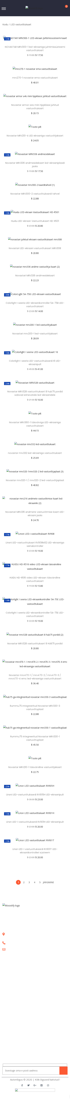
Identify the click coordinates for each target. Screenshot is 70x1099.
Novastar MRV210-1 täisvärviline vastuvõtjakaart (35, 767)
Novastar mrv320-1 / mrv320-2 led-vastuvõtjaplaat (35, 480)
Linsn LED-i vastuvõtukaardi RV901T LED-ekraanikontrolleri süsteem (35, 850)
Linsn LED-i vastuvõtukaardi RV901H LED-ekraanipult (35, 821)
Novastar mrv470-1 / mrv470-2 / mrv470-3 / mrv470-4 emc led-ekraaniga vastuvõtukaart (35, 677)
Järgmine (48, 882)
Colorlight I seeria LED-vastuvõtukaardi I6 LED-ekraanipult (35, 362)
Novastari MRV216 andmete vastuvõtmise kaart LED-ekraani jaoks (35, 513)
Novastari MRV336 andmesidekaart (35, 275)
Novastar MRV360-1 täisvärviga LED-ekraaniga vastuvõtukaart (35, 424)
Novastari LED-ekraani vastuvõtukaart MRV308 (35, 248)
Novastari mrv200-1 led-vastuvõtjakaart (35, 333)
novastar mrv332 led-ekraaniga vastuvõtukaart (35, 453)
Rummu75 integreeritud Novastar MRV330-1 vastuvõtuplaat (35, 738)
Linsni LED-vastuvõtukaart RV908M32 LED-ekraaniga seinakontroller (35, 544)
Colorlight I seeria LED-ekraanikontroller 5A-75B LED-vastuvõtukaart (35, 304)
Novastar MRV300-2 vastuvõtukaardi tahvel (35, 193)
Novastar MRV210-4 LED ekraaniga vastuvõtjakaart (35, 135)
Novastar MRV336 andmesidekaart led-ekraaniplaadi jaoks (35, 164)
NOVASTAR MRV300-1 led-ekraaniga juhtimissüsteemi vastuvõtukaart (35, 48)
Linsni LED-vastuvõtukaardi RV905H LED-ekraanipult (35, 794)
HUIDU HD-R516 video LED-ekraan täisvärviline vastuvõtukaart (35, 579)
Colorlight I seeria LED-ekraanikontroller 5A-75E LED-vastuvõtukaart (35, 614)
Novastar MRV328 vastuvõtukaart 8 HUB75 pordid (35, 643)
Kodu (5, 24)
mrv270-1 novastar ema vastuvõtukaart (35, 77)
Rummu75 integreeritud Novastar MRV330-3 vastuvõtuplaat (35, 707)
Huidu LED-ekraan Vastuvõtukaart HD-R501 (35, 221)
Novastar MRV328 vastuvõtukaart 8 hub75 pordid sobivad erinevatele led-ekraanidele (35, 393)
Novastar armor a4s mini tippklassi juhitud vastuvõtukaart (35, 106)
